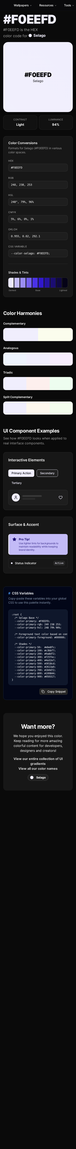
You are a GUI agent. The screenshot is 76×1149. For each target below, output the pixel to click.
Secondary (47, 473)
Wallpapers (21, 5)
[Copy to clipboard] (64, 167)
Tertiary (17, 483)
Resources (46, 5)
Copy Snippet (56, 691)
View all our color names (38, 768)
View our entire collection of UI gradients (38, 761)
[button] (11, 283)
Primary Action (21, 473)
